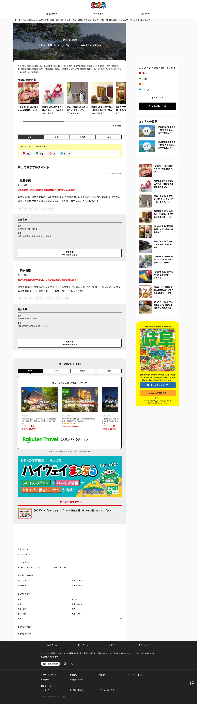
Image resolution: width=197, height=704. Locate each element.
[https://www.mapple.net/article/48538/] (145, 241)
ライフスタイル (78, 585)
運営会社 (73, 674)
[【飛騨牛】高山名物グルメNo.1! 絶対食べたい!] (28, 99)
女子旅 (51, 209)
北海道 (74, 599)
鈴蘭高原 (25, 180)
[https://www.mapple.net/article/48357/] (145, 302)
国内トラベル (52, 13)
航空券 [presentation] (82, 371)
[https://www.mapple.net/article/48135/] (145, 166)
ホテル (108, 137)
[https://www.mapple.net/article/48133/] (145, 181)
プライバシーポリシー (136, 674)
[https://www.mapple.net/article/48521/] (145, 211)
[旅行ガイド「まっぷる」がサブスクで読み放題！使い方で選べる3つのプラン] (25, 513)
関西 (73, 609)
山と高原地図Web (77, 690)
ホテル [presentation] (30, 371)
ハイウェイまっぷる (106, 690)
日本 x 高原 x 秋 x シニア (32, 20)
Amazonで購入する (158, 393)
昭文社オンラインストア (157, 385)
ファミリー (39, 298)
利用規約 (101, 674)
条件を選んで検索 (159, 106)
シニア (43, 209)
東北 (19, 604)
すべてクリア (157, 98)
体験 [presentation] (109, 371)
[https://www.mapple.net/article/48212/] (145, 287)
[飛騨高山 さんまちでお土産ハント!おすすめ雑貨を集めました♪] (53, 100)
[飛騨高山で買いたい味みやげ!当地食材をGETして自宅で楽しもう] (102, 100)
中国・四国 (22, 613)
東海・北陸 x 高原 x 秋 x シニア (58, 20)
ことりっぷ (45, 690)
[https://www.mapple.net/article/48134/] (145, 257)
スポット (30, 137)
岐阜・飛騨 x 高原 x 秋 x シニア (85, 20)
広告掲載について (77, 679)
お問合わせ (45, 679)
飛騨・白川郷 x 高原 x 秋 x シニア (114, 20)
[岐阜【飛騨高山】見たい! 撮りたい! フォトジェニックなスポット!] (77, 100)
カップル (49, 298)
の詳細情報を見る (69, 253)
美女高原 (25, 270)
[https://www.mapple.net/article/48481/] (145, 226)
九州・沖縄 (76, 613)
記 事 (57, 137)
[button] (155, 398)
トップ (17, 20)
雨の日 (20, 567)
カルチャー (146, 13)
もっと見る (117, 125)
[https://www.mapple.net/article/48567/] (145, 272)
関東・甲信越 (77, 604)
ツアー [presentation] (56, 371)
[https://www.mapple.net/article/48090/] (145, 196)
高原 (25, 185)
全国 (19, 599)
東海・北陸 (22, 609)
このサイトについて (48, 674)
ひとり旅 (62, 567)
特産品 (82, 137)
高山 (19, 185)
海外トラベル (99, 13)
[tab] (30, 371)
